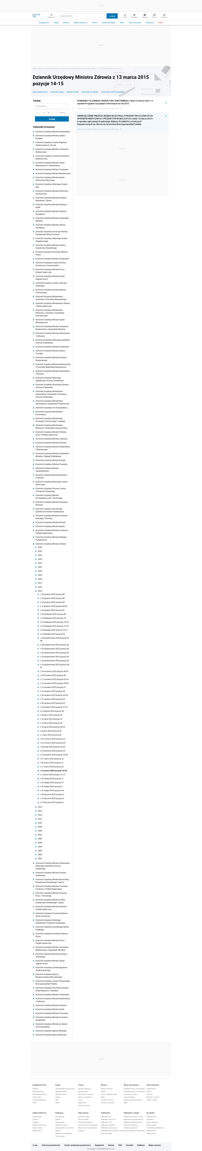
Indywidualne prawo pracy (65, 1089)
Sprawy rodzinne (84, 1089)
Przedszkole (59, 1116)
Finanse (150, 1094)
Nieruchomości (135, 23)
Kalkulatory (105, 1113)
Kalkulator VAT (106, 1122)
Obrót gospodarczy (40, 1094)
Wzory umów (151, 1125)
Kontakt (129, 1145)
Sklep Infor (82, 1103)
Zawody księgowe (39, 1100)
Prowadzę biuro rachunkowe (134, 1091)
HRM (57, 1103)
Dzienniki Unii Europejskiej (112, 92)
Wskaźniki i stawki (131, 1113)
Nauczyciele (59, 1122)
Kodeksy (81, 1130)
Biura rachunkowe (131, 1085)
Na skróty (150, 1113)
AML (125, 1103)
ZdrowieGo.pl (152, 1116)
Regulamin (99, 1145)
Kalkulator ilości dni (108, 1119)
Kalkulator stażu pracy (109, 1128)
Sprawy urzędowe (84, 1097)
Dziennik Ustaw (57, 92)
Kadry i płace (37, 1128)
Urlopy (57, 1097)
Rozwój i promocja (39, 1125)
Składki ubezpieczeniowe (133, 1122)
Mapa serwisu (155, 1145)
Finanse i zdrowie (107, 1103)
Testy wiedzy (60, 1136)
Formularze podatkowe (155, 1128)
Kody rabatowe (152, 1122)
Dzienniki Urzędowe (53, 68)
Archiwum (150, 1119)
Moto (122, 23)
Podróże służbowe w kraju (133, 1116)
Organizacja (37, 1116)
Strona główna (38, 68)
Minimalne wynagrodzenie (133, 1119)
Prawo (94, 23)
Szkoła (57, 1119)
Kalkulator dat (106, 1116)
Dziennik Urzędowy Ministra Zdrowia (75, 68)
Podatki (35, 1089)
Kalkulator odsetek (108, 1125)
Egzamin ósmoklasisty (63, 1133)
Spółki (103, 1091)
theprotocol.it (151, 1130)
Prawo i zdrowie (84, 1105)
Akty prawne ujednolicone (87, 1128)
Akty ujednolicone (40, 92)
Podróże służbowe (130, 1125)
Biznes (66, 23)
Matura (58, 1130)
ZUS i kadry (37, 1097)
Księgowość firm (39, 1085)
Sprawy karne (83, 1091)
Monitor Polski (73, 92)
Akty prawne (83, 1113)
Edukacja (150, 23)
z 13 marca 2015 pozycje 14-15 (110, 68)
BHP (57, 1100)
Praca (80, 1100)
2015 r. (94, 68)
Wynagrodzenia (61, 1091)
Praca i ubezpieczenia (109, 1094)
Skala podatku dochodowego (134, 1130)
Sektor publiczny (80, 23)
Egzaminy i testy (61, 1125)
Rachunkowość (38, 1091)
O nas (35, 1145)
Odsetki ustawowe (130, 1128)
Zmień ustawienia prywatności (77, 1145)
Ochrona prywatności (51, 1145)
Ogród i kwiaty (152, 1100)
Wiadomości (151, 1089)
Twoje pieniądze (108, 23)
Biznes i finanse (107, 1089)
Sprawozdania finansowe (133, 1100)
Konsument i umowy (85, 1094)
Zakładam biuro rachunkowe (134, 1089)
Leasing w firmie (107, 1100)
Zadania (36, 1122)
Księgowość (44, 23)
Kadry (56, 23)
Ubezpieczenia (60, 1094)
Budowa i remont (153, 1097)
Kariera (111, 1145)
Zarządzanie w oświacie (64, 1128)
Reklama (141, 1145)
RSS (120, 1145)
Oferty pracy (151, 1133)
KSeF (160, 23)
